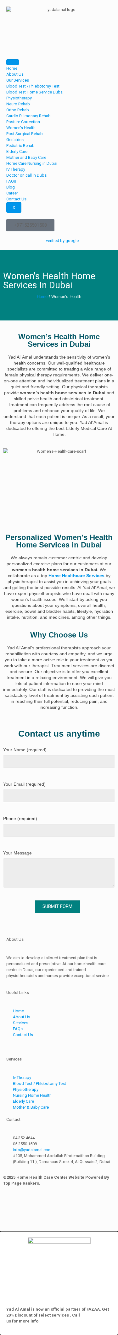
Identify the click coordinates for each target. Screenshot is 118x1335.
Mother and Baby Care (26, 157)
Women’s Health (21, 127)
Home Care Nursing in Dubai (31, 163)
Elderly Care (16, 151)
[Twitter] (78, 1205)
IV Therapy (15, 169)
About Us (15, 74)
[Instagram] (28, 1205)
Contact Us (16, 199)
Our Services (17, 80)
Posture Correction (23, 121)
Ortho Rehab (17, 110)
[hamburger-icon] (12, 62)
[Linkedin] (44, 1205)
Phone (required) (20, 818)
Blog (10, 187)
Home (11, 68)
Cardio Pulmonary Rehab (28, 115)
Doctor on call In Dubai (27, 175)
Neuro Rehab (18, 104)
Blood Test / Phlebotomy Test (32, 86)
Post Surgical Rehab (24, 133)
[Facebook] (11, 1205)
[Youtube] (61, 1205)
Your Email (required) (24, 784)
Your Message (17, 852)
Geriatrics (15, 139)
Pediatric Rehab (20, 145)
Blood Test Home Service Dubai (35, 92)
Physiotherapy (19, 98)
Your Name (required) (25, 749)
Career (12, 193)
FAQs (11, 181)
